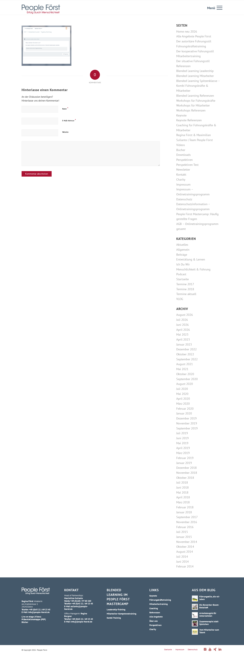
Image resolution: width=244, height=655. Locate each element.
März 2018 (183, 502)
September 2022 (187, 359)
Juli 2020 (182, 389)
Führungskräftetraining (191, 46)
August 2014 (184, 552)
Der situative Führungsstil (193, 61)
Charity (180, 179)
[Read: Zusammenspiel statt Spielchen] (195, 623)
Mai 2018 (182, 492)
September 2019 (187, 428)
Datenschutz (184, 199)
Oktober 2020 (185, 374)
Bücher (180, 150)
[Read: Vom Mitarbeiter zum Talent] (195, 632)
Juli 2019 (182, 433)
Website (65, 132)
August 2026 (184, 315)
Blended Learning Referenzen (195, 96)
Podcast (181, 274)
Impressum (183, 184)
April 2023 (183, 339)
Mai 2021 (182, 369)
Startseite (182, 279)
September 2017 (187, 517)
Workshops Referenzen (190, 110)
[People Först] (41, 9)
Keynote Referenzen (189, 120)
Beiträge (181, 254)
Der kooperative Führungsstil (195, 51)
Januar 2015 (184, 537)
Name (65, 108)
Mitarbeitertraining (188, 56)
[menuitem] (218, 7)
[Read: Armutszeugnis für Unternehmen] (195, 615)
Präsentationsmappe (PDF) (34, 619)
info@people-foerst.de (39, 612)
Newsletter (183, 169)
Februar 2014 (185, 566)
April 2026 (183, 330)
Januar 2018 (184, 512)
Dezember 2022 (186, 349)
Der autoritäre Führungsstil (193, 41)
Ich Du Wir (183, 264)
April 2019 (183, 448)
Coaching (153, 608)
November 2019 (186, 423)
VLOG (179, 299)
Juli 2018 (182, 482)
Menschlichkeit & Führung (193, 269)
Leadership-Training (116, 609)
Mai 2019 (182, 443)
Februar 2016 (185, 527)
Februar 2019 (185, 458)
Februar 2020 (185, 408)
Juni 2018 (182, 487)
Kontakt (181, 174)
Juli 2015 (182, 532)
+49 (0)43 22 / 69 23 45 (39, 609)
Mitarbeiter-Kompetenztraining (121, 613)
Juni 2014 (182, 561)
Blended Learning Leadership (195, 71)
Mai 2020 (182, 394)
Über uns (153, 621)
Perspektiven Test (187, 165)
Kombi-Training (114, 617)
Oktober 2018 (185, 478)
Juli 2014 (182, 556)
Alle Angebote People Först (193, 36)
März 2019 (183, 453)
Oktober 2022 (185, 354)
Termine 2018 (185, 289)
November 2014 (186, 542)
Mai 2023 (182, 334)
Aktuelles (182, 245)
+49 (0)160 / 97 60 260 (80, 601)
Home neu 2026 (186, 31)
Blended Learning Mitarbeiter (195, 76)
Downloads (183, 155)
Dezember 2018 (186, 468)
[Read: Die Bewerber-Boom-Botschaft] (195, 607)
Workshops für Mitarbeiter (193, 105)
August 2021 (184, 364)
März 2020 (183, 403)
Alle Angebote (156, 616)
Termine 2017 (185, 284)
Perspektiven (184, 160)
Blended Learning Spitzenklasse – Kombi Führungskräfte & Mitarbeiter (198, 86)
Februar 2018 (185, 507)
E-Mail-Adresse (69, 120)
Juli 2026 (182, 320)
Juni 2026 (182, 325)
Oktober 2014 (185, 547)
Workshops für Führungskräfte (195, 100)
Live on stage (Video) (31, 616)
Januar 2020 (184, 413)
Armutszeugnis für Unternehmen (207, 614)
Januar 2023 (184, 344)
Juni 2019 (182, 438)
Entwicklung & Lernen (190, 259)
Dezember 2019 (186, 418)
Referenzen (183, 66)
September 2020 (187, 379)
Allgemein (182, 250)
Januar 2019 (184, 463)
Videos (180, 145)
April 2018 (183, 497)
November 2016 (186, 522)
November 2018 (186, 473)
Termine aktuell (186, 294)
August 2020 (184, 384)
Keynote (181, 115)
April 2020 (183, 399)
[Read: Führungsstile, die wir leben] (195, 599)
